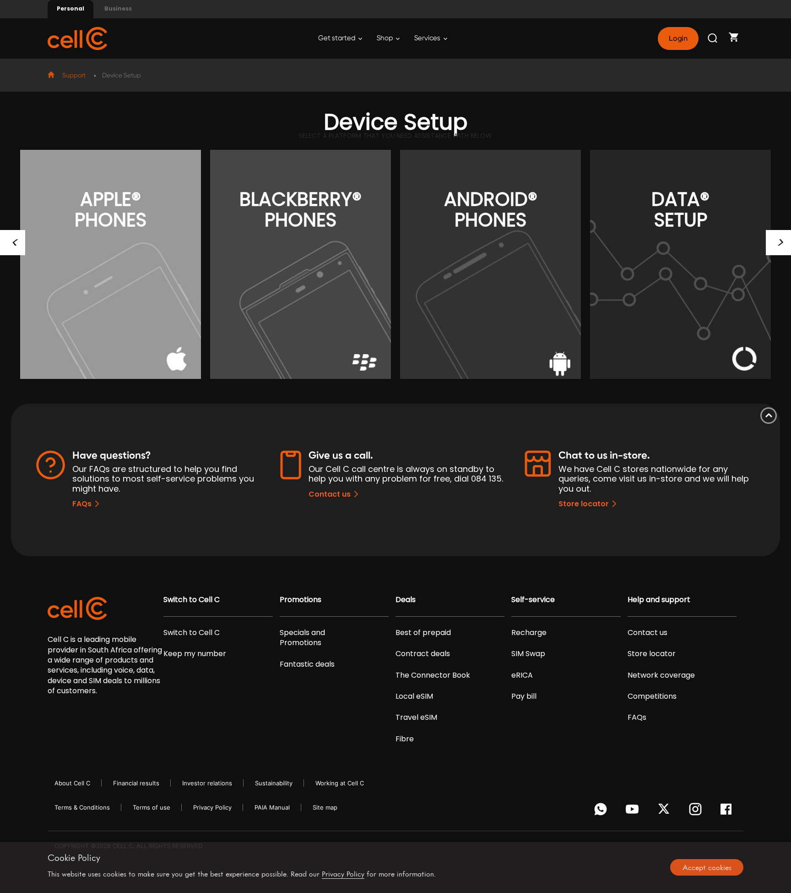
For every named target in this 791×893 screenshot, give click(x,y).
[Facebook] (729, 811)
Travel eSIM (416, 717)
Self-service (533, 600)
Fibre (405, 739)
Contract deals (423, 654)
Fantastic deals (307, 664)
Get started (337, 38)
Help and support (659, 600)
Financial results (136, 783)
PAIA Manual (272, 807)
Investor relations (207, 783)
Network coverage (661, 675)
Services (428, 38)
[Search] (713, 38)
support (74, 75)
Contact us (330, 494)
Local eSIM (414, 696)
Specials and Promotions (302, 638)
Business (118, 8)
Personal (70, 8)
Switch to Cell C (191, 600)
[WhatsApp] (602, 811)
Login (678, 38)
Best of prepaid (423, 633)
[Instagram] (697, 811)
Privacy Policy (212, 807)
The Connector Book (433, 675)
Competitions (652, 696)
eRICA (522, 675)
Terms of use (151, 807)
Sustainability (274, 783)
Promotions (300, 600)
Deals (406, 600)
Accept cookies (707, 867)
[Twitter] (665, 811)
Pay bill (523, 696)
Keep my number (194, 654)
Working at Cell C (339, 783)
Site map (325, 807)
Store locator (583, 504)
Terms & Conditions (82, 807)
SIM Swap (528, 654)
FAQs (82, 504)
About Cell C (72, 783)
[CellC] (77, 38)
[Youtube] (634, 811)
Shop (385, 38)
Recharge (529, 633)
